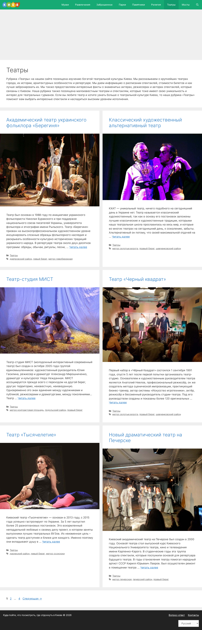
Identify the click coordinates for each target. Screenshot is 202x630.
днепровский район (21, 258)
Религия (156, 4)
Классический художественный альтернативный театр (145, 122)
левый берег (40, 258)
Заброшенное (104, 4)
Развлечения (82, 4)
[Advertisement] (99, 36)
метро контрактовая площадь (27, 410)
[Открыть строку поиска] (197, 4)
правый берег (147, 248)
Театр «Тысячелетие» (31, 435)
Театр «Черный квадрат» (137, 279)
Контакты (193, 615)
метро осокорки (55, 553)
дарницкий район (20, 553)
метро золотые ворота (125, 248)
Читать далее (78, 247)
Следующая (32, 598)
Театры (171, 4)
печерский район (142, 579)
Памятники (138, 4)
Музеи (65, 4)
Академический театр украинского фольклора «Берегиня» (46, 122)
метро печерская (122, 579)
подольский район (55, 410)
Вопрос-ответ (177, 615)
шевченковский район (168, 248)
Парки (122, 4)
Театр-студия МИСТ (29, 279)
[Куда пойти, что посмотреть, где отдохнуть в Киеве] (12, 4)
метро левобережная (60, 258)
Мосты (186, 4)
